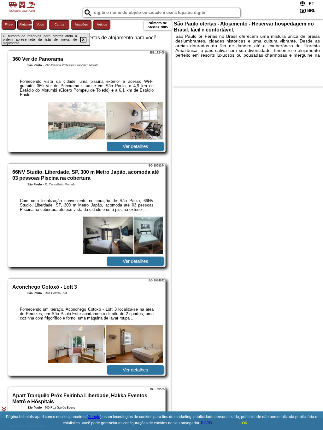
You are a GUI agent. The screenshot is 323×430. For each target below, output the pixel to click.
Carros (59, 24)
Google (94, 417)
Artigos (102, 24)
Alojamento (25, 24)
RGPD (206, 423)
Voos (40, 24)
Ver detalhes (135, 146)
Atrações (81, 24)
